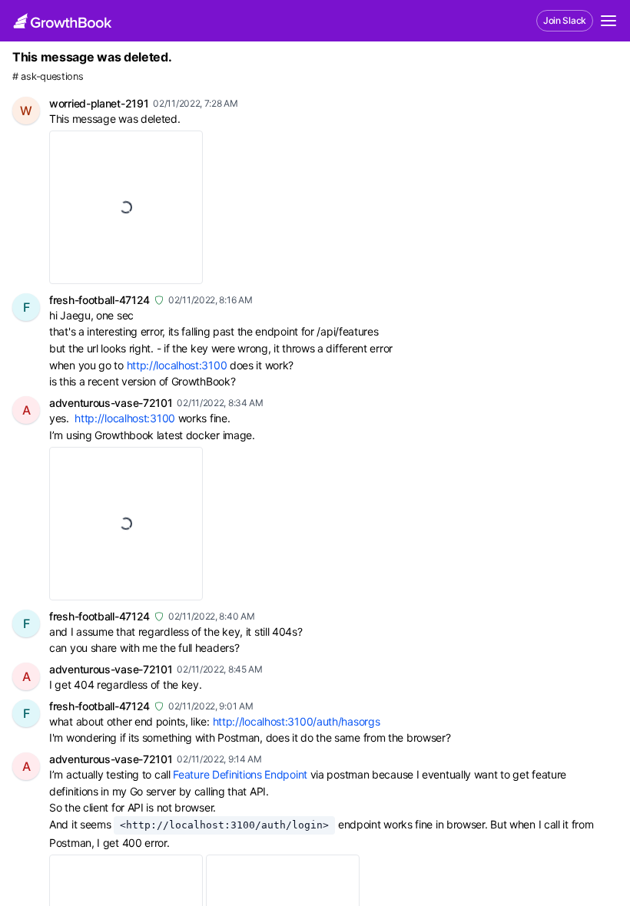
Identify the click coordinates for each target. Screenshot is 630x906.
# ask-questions (48, 76)
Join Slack (564, 20)
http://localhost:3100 (177, 365)
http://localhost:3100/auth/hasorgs (296, 721)
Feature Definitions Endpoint (240, 774)
